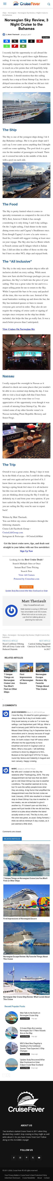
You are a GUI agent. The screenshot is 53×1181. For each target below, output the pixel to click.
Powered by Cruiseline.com (26, 578)
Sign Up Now (26, 551)
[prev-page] (4, 1075)
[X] (15, 41)
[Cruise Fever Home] (26, 3)
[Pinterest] (39, 41)
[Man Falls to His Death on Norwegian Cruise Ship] (11, 1017)
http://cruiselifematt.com (34, 605)
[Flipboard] (15, 46)
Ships (4, 13)
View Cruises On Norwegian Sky (19, 329)
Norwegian (12, 13)
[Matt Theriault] (4, 34)
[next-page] (8, 1075)
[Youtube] (39, 1157)
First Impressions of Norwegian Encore (20, 919)
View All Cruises (27, 574)
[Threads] (31, 41)
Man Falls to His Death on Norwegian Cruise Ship (26, 591)
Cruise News (25, 1018)
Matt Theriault (13, 34)
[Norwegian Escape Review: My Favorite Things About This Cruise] (42, 667)
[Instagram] (20, 1157)
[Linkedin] (23, 41)
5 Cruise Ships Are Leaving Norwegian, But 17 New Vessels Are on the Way (33, 1030)
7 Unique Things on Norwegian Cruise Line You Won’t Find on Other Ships (10, 683)
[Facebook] (7, 41)
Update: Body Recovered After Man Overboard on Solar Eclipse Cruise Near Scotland (32, 1062)
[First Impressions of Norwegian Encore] (26, 667)
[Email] (23, 46)
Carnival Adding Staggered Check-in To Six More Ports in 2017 (39, 646)
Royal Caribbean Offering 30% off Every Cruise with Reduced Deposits (13, 646)
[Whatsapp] (7, 46)
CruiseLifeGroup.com (13, 532)
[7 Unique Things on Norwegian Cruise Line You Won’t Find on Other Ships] (10, 667)
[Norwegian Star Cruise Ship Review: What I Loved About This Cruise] (26, 979)
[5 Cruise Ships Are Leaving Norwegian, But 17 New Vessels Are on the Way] (11, 1033)
